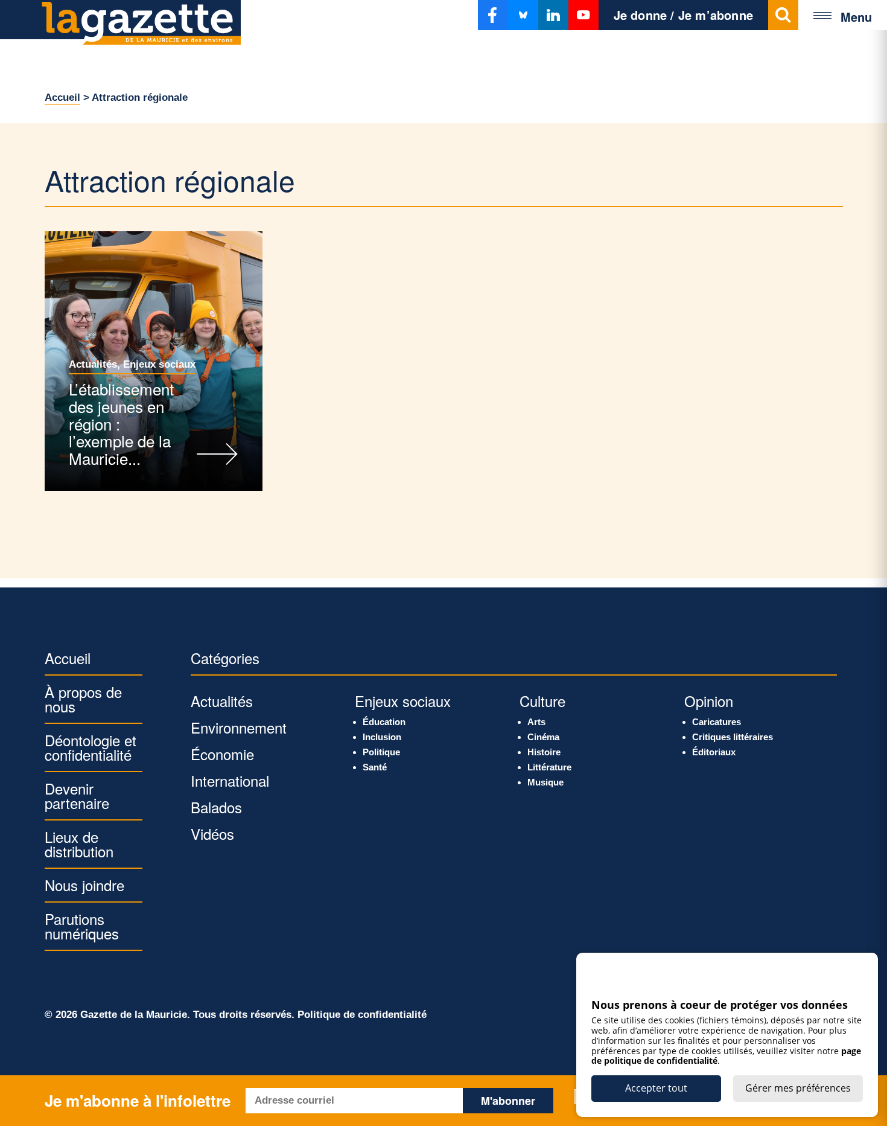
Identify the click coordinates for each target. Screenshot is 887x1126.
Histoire (544, 752)
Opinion (708, 700)
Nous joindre (84, 884)
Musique (545, 782)
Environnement (239, 727)
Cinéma (543, 737)
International (230, 780)
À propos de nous (83, 699)
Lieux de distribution (79, 844)
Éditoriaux (714, 752)
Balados (216, 806)
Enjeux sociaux (159, 364)
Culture (542, 700)
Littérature (549, 767)
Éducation (384, 722)
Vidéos (212, 833)
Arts (536, 722)
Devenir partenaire (77, 795)
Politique (381, 752)
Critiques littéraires (732, 737)
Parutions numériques (82, 926)
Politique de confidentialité (362, 1014)
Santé (375, 767)
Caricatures (716, 722)
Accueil (62, 97)
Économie (222, 753)
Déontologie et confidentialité (90, 747)
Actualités (93, 364)
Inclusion (382, 737)
